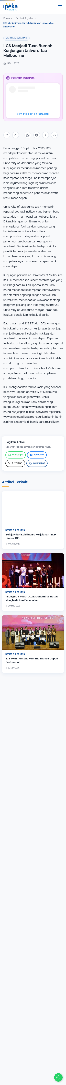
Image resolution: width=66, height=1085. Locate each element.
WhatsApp (17, 455)
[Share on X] (45, 135)
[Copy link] (54, 135)
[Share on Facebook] (36, 135)
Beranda (7, 18)
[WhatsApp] (58, 1077)
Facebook (39, 455)
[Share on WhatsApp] (28, 135)
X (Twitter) (17, 463)
